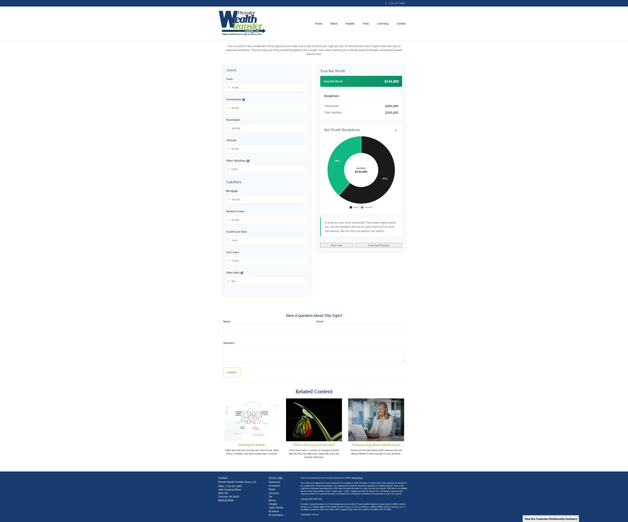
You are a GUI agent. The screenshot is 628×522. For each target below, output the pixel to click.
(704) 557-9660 (397, 3)
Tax (270, 496)
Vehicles (231, 140)
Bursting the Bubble (252, 445)
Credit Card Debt (236, 232)
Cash (229, 79)
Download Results (378, 245)
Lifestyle (273, 503)
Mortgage (232, 191)
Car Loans (232, 252)
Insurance (274, 493)
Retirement (274, 482)
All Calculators (276, 514)
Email (319, 321)
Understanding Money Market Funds (376, 445)
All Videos (274, 511)
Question (229, 343)
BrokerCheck (357, 477)
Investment (274, 485)
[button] (333, 23)
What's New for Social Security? (314, 445)
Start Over (336, 245)
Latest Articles (276, 507)
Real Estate (233, 120)
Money (272, 500)
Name (226, 321)
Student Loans (235, 211)
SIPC (322, 506)
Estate (272, 489)
